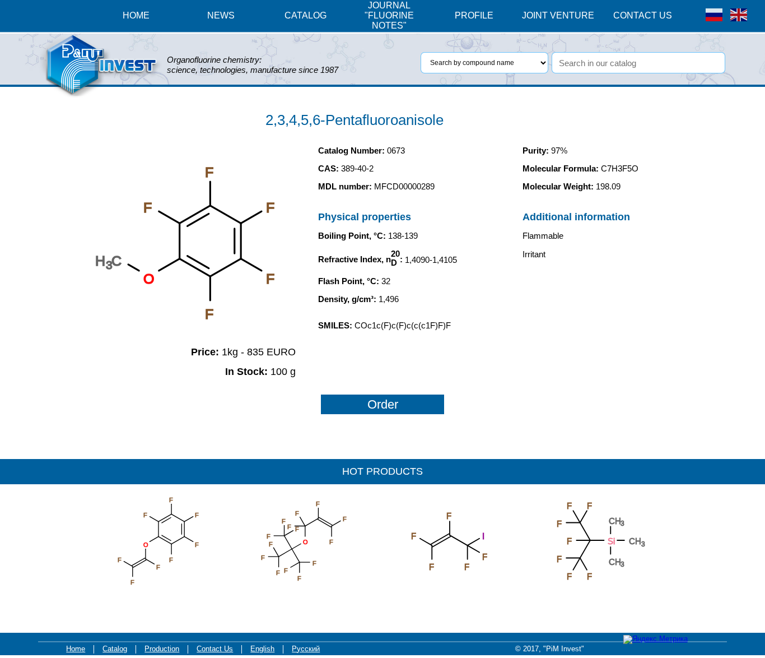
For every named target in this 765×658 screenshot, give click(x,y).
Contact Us (215, 649)
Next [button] (654, 526)
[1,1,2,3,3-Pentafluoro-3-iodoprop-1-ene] (450, 593)
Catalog (114, 649)
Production (161, 649)
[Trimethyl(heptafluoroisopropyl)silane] (595, 593)
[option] (175, 541)
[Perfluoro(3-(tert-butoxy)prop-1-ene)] (304, 593)
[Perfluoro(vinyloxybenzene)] (158, 593)
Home (75, 649)
